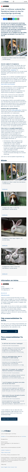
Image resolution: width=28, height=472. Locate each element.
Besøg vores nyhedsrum (9, 419)
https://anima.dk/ (5, 295)
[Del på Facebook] (4, 19)
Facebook (7, 450)
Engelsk (5, 467)
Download (4, 189)
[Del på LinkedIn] (6, 19)
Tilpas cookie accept (5, 452)
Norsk (9, 467)
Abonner (4, 331)
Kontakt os (3, 436)
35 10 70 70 (4, 293)
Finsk (16, 467)
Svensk (12, 467)
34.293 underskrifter (16, 110)
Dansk (2, 467)
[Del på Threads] (11, 19)
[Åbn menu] (14, 1)
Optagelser (13, 69)
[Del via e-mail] (18, 19)
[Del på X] (9, 19)
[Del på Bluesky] (13, 19)
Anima (13, 15)
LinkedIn (3, 450)
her (23, 156)
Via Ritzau (24, 436)
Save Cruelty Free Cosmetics (8, 84)
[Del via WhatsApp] (16, 19)
